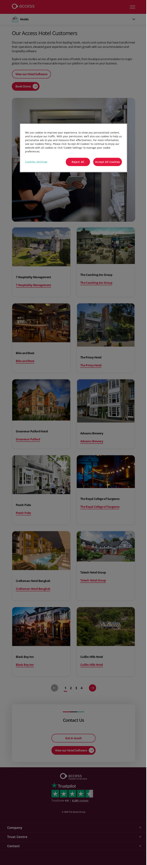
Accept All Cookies (107, 162)
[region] (73, 147)
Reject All (78, 162)
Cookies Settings (36, 161)
